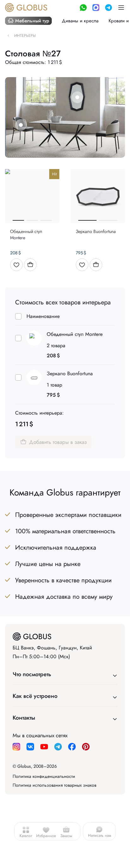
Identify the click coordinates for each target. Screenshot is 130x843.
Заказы (66, 835)
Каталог (26, 835)
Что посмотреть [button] (32, 674)
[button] (121, 7)
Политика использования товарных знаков (54, 785)
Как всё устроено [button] (35, 696)
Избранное (46, 835)
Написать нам (99, 835)
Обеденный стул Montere (75, 334)
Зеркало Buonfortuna (70, 373)
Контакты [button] (24, 717)
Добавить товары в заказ (58, 442)
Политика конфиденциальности (44, 776)
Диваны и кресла (80, 20)
